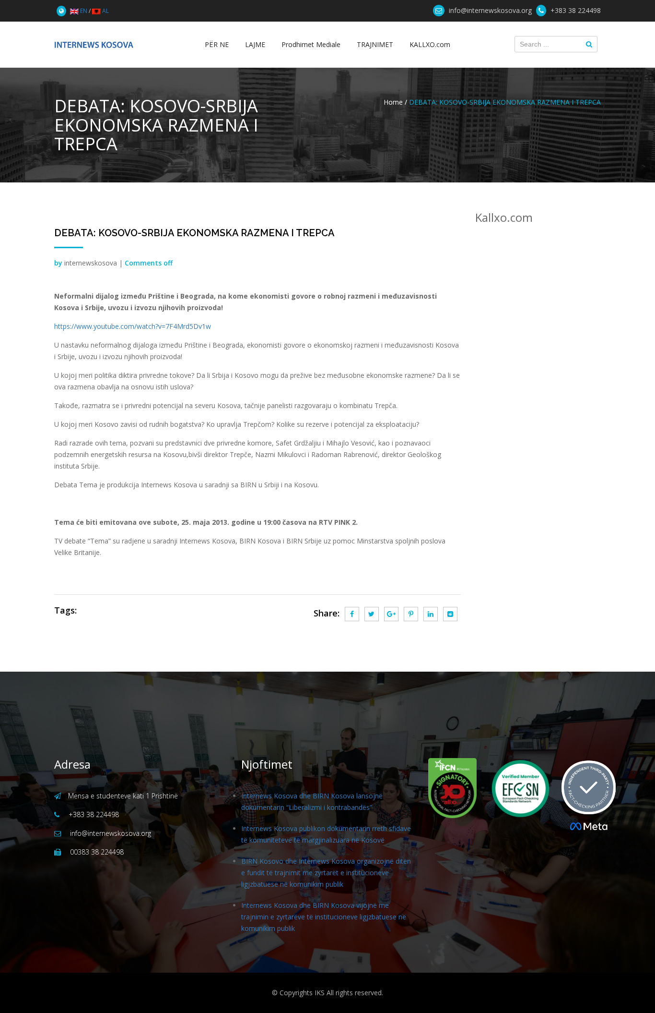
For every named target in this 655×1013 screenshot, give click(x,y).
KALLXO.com (429, 44)
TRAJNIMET (375, 44)
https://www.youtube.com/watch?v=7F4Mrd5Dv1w (132, 326)
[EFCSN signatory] (514, 788)
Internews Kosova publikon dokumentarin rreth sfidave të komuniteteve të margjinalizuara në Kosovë (326, 834)
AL (105, 11)
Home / (395, 102)
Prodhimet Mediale (310, 44)
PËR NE (217, 44)
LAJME (255, 44)
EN (83, 11)
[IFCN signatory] (452, 788)
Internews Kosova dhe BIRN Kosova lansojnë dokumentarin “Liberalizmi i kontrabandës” (312, 801)
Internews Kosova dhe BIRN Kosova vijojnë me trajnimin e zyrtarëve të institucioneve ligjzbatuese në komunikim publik (323, 917)
